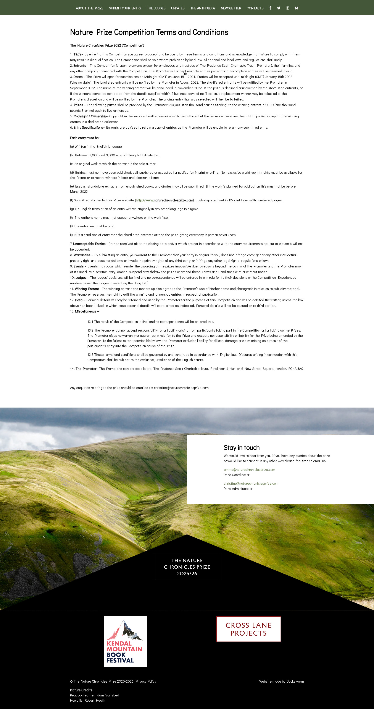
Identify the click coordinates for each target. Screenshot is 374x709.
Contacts (255, 8)
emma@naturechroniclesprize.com (249, 469)
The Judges (156, 8)
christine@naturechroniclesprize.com (251, 483)
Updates (178, 8)
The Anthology (202, 8)
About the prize (89, 8)
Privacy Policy (146, 681)
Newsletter (231, 8)
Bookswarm (295, 681)
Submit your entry (125, 8)
